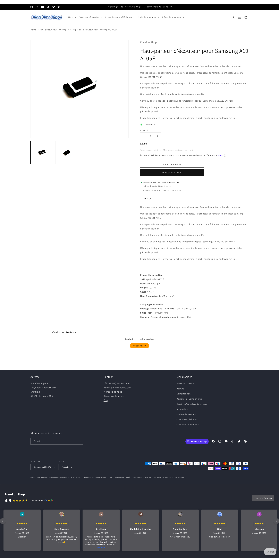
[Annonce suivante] (182, 7)
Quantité (143, 130)
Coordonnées (179, 477)
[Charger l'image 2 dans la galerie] (67, 152)
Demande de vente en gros (189, 399)
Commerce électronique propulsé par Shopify (64, 477)
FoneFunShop (41, 477)
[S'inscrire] (79, 441)
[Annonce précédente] (97, 7)
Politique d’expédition (162, 477)
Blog (106, 400)
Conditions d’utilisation (142, 477)
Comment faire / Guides (188, 424)
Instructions (182, 409)
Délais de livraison (185, 383)
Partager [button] (148, 198)
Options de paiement (186, 414)
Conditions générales (187, 419)
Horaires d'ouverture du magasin (192, 404)
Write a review (139, 345)
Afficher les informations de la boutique (162, 190)
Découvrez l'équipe (114, 395)
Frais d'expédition (160, 150)
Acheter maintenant (172, 172)
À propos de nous (113, 391)
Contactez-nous (184, 393)
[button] (72, 17)
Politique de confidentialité (119, 477)
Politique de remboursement (95, 477)
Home (33, 29)
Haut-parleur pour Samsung (53, 29)
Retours (180, 388)
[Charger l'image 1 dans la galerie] (42, 152)
